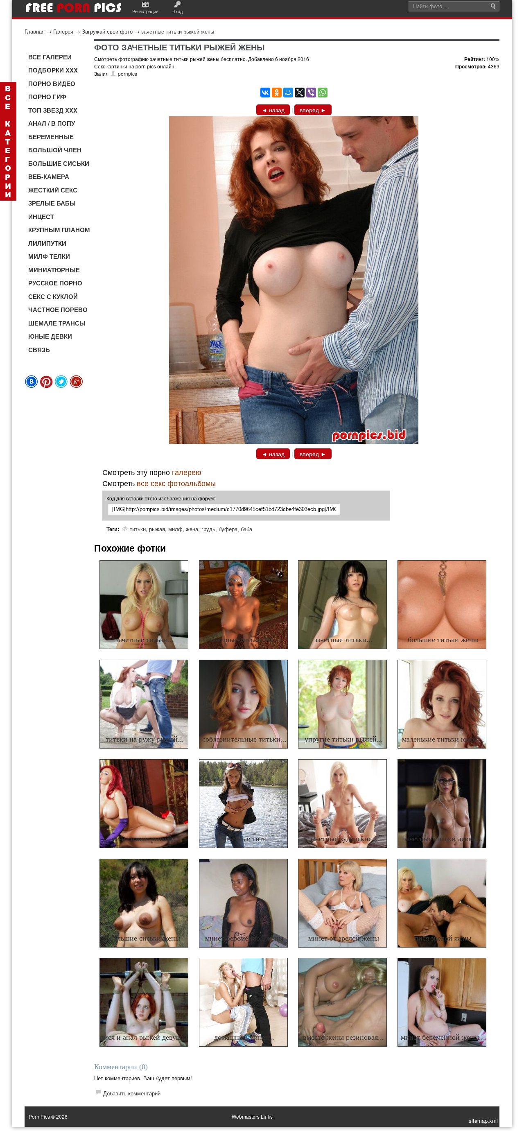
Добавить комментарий (131, 1093)
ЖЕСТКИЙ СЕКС (52, 190)
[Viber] (311, 92)
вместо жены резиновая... (343, 1037)
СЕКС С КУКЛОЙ (53, 296)
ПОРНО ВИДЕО (51, 83)
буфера (228, 529)
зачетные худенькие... (343, 839)
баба (246, 529)
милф (175, 529)
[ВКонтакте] (265, 92)
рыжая (157, 529)
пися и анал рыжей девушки (145, 1037)
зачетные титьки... (145, 640)
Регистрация (145, 11)
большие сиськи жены (145, 938)
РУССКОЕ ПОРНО (55, 282)
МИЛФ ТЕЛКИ (49, 256)
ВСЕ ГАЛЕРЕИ (50, 56)
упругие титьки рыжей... (344, 739)
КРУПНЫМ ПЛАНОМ (59, 229)
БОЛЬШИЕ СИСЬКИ (58, 163)
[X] (300, 92)
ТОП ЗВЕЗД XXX (52, 110)
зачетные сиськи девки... (443, 839)
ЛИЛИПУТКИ (47, 243)
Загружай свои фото (107, 31)
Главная (35, 31)
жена (192, 529)
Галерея (63, 31)
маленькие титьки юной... (443, 739)
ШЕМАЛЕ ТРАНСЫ (57, 323)
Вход (177, 11)
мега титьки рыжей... (144, 839)
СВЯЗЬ (39, 349)
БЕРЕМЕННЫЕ (51, 136)
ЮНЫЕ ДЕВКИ (50, 336)
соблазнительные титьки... (244, 739)
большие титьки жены (443, 640)
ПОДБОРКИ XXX (53, 70)
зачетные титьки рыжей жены (177, 31)
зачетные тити (244, 839)
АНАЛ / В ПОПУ (51, 123)
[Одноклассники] (277, 92)
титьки (138, 529)
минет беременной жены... (443, 1037)
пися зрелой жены (443, 938)
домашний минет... (244, 1037)
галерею (186, 471)
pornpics (127, 73)
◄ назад (273, 110)
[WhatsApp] (323, 92)
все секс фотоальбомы (176, 482)
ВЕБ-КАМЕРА (48, 176)
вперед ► (313, 110)
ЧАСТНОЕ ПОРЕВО (58, 309)
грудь (208, 529)
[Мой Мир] (288, 92)
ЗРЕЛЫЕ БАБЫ (52, 203)
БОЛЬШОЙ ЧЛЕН (54, 149)
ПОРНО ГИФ (47, 96)
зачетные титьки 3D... (244, 640)
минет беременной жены (244, 938)
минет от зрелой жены (343, 938)
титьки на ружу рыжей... (145, 739)
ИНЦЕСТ (41, 216)
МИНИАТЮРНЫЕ (54, 269)
